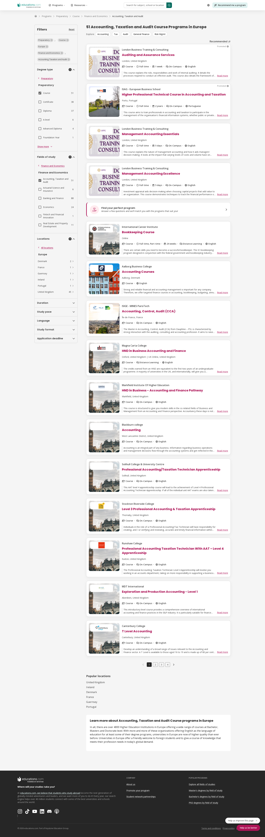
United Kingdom (95, 682)
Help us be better (248, 827)
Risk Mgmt (160, 34)
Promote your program (138, 790)
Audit (125, 34)
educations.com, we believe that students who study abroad (50, 792)
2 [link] (155, 664)
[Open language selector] (208, 5)
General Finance (141, 34)
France (90, 697)
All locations (47, 247)
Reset (72, 29)
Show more (43, 146)
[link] (127, 16)
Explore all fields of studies (202, 784)
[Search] (169, 5)
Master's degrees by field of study (205, 790)
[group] (163, 34)
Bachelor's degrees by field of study (206, 796)
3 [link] (161, 664)
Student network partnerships (141, 796)
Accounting (103, 34)
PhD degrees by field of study (203, 802)
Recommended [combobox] (218, 41)
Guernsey (91, 702)
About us (130, 784)
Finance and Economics (53, 165)
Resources (79, 5)
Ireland (90, 687)
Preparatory (47, 78)
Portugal (91, 707)
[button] (45, 40)
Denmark (91, 692)
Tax (116, 34)
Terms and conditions (211, 828)
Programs (57, 5)
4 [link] (167, 664)
